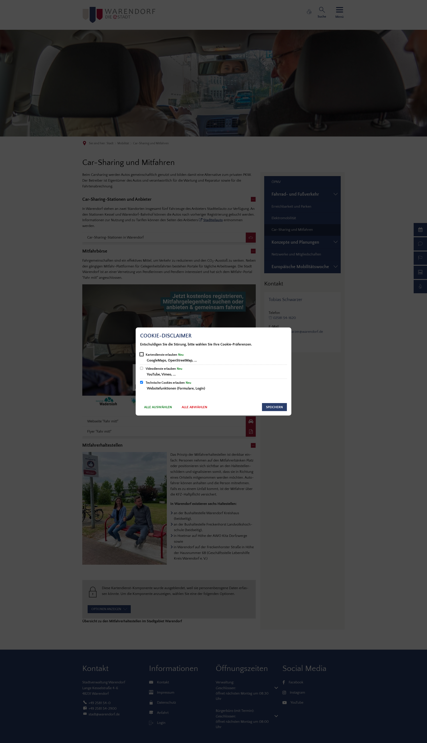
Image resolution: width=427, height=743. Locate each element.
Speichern (274, 407)
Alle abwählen (194, 407)
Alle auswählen (158, 407)
